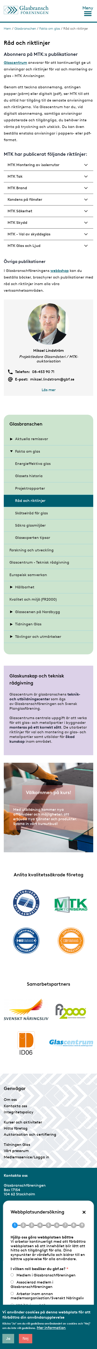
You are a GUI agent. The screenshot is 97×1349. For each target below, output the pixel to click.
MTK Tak (15, 176)
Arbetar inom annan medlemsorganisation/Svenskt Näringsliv (47, 1296)
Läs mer (49, 390)
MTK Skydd (17, 222)
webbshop (59, 270)
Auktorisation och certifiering (30, 1134)
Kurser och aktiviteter (23, 1122)
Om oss (10, 1099)
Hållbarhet (24, 587)
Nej (25, 1339)
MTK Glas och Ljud (24, 245)
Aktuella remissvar (31, 439)
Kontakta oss (15, 1106)
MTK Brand (17, 188)
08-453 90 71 (43, 372)
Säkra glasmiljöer (30, 525)
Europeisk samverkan (28, 575)
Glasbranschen (25, 29)
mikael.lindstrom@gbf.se (52, 379)
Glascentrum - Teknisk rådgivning (39, 562)
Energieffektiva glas (33, 463)
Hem (7, 29)
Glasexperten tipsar (32, 537)
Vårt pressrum (16, 1150)
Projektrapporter (30, 488)
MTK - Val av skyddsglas (29, 234)
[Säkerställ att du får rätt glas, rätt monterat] (70, 905)
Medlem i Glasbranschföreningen (46, 1275)
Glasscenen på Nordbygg (37, 612)
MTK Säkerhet (20, 211)
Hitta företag (16, 1128)
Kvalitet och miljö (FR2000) (33, 599)
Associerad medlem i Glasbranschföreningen (32, 1284)
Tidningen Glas (28, 624)
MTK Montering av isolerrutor (33, 165)
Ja (8, 1338)
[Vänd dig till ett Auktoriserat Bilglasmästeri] (26, 903)
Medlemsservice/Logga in (26, 1157)
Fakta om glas (49, 29)
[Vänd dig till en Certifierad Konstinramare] (26, 941)
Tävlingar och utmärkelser (38, 636)
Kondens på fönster (25, 199)
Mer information (51, 1328)
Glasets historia (29, 476)
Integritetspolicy (18, 1112)
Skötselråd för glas (31, 513)
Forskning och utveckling (31, 550)
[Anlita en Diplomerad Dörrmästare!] (70, 941)
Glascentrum (15, 62)
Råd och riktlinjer (30, 500)
